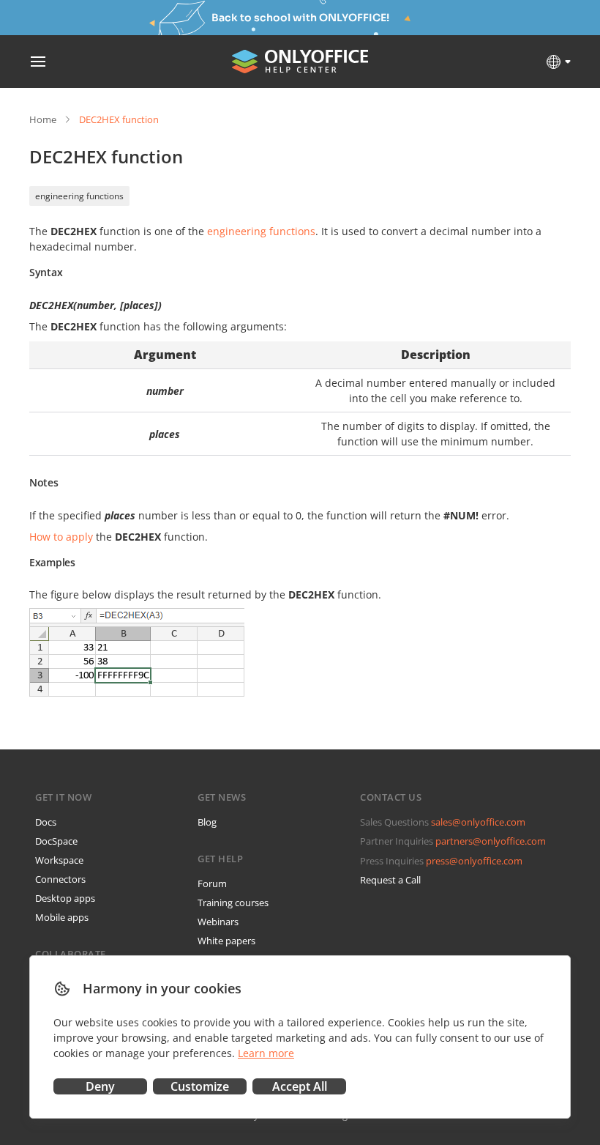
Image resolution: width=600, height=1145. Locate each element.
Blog (207, 822)
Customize (199, 1086)
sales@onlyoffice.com (478, 822)
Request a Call (390, 879)
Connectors (60, 879)
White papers (226, 940)
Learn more (266, 1053)
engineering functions (79, 196)
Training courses (233, 902)
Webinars (218, 921)
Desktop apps (65, 898)
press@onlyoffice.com (474, 860)
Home (42, 119)
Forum (212, 883)
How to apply (61, 537)
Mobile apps (62, 917)
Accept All (299, 1086)
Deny (100, 1086)
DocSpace (56, 841)
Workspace (59, 860)
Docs (45, 822)
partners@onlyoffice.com (490, 841)
